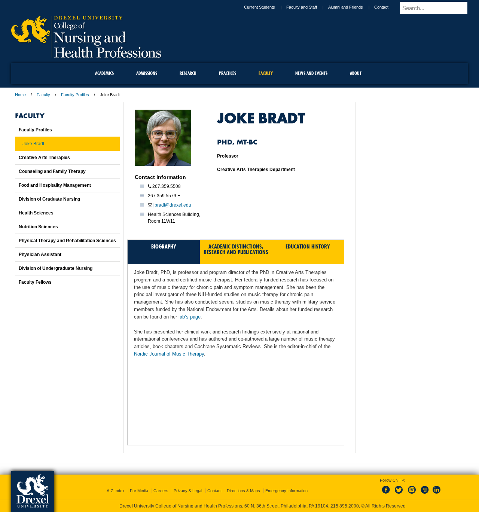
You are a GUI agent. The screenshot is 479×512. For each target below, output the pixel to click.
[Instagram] (412, 487)
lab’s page (190, 317)
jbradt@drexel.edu (172, 205)
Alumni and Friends (352, 7)
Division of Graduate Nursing (49, 199)
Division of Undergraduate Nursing (55, 268)
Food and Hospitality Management (55, 185)
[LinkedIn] (436, 487)
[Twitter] (399, 487)
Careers (160, 484)
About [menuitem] (355, 73)
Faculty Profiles (75, 94)
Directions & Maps (243, 484)
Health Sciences (36, 213)
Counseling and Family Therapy (52, 171)
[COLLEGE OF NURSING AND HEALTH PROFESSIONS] (86, 55)
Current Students (265, 7)
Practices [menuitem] (227, 73)
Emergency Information (286, 484)
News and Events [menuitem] (311, 73)
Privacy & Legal (188, 484)
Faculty (43, 94)
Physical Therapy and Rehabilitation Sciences (67, 240)
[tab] (164, 252)
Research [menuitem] (188, 73)
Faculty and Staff (308, 7)
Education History (308, 246)
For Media (139, 484)
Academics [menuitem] (104, 73)
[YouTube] (424, 487)
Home (20, 94)
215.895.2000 (246, 506)
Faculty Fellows (35, 282)
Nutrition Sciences (38, 226)
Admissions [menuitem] (146, 73)
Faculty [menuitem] (266, 73)
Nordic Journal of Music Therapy (169, 354)
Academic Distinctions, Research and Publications (236, 249)
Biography (163, 246)
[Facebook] (387, 487)
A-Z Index (116, 484)
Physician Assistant (40, 254)
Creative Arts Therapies (44, 157)
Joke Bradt (33, 143)
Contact (388, 7)
